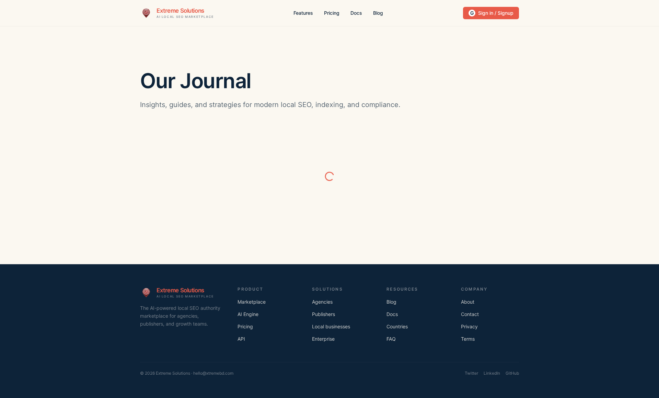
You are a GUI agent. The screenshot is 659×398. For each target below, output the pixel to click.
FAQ (391, 339)
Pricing (331, 13)
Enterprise (323, 339)
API (241, 339)
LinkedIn (492, 373)
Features (303, 13)
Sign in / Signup (492, 13)
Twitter (471, 373)
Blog (378, 13)
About (467, 302)
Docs (356, 13)
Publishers (323, 314)
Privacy (469, 326)
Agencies (322, 302)
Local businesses (331, 326)
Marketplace (252, 302)
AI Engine (248, 314)
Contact (470, 314)
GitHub (512, 373)
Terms (468, 339)
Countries (397, 326)
